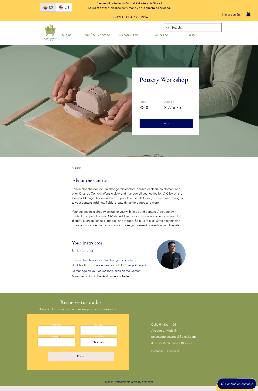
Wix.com (147, 382)
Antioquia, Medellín (164, 330)
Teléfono (99, 336)
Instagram (157, 351)
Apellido (99, 324)
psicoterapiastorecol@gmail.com (173, 336)
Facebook (173, 351)
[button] (248, 13)
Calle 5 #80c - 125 (163, 324)
